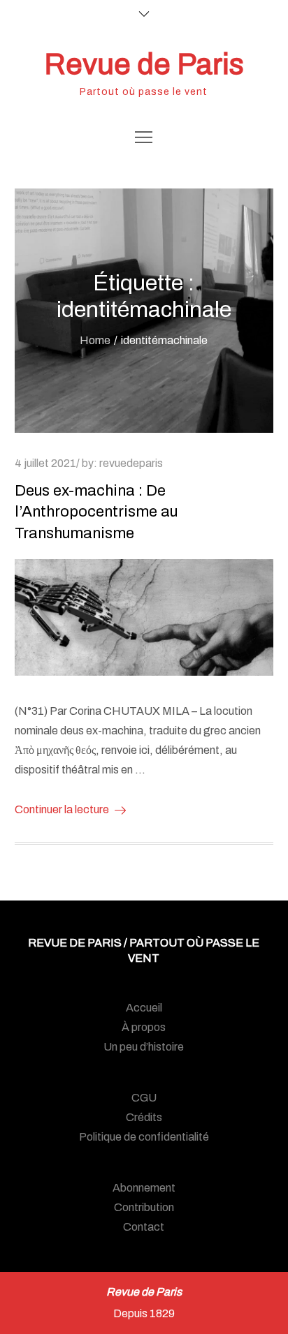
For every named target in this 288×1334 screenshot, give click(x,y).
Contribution (144, 1207)
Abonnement (144, 1188)
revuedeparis (131, 463)
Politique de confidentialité (144, 1137)
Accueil (144, 1008)
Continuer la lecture (62, 809)
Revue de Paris (144, 64)
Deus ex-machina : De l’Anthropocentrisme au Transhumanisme (96, 512)
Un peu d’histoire (143, 1047)
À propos (144, 1027)
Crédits (144, 1117)
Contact (143, 1227)
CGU (144, 1098)
